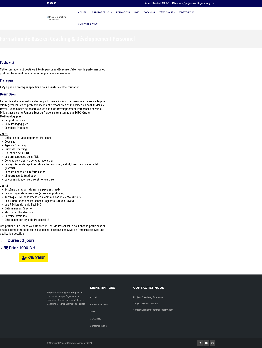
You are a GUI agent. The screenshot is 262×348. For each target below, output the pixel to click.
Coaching (149, 12)
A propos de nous (102, 12)
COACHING (95, 318)
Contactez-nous (88, 23)
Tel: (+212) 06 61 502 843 (145, 303)
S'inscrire (36, 258)
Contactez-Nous (98, 326)
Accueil (82, 12)
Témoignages (167, 12)
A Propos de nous (99, 304)
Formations (123, 12)
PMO (136, 12)
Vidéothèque (186, 12)
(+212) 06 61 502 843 (158, 3)
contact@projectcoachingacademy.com (195, 3)
